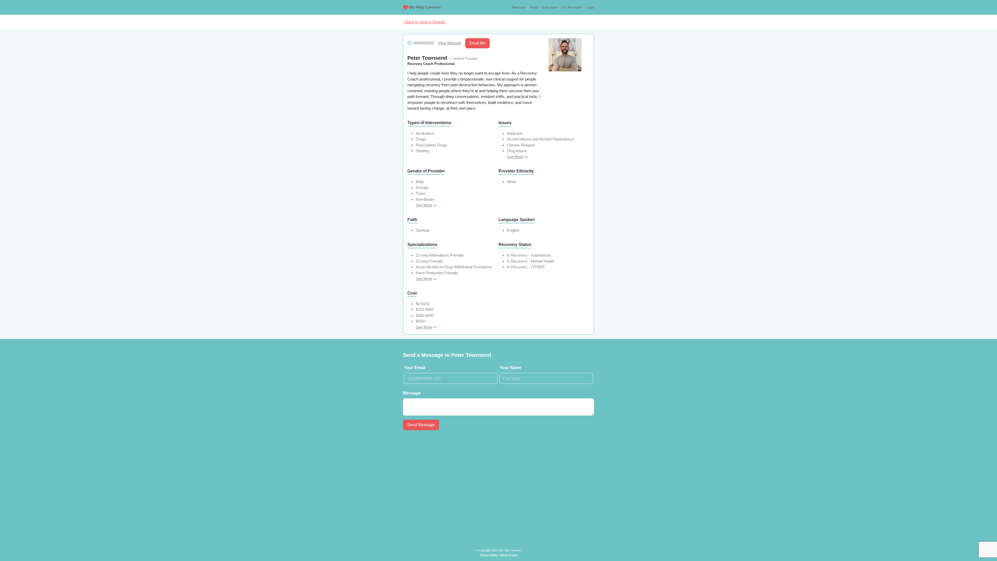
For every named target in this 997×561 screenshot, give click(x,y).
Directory (518, 7)
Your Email (414, 367)
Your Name (510, 367)
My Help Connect (425, 7)
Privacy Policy (489, 554)
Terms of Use (508, 554)
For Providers (572, 7)
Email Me (477, 43)
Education (549, 7)
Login (590, 7)
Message (412, 393)
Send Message (421, 425)
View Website (449, 43)
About (533, 7)
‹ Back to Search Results (424, 22)
